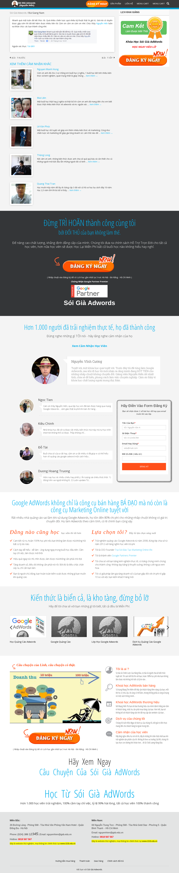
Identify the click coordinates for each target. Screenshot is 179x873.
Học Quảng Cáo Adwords (23, 641)
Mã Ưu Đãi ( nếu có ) (132, 454)
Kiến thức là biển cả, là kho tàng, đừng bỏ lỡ (89, 597)
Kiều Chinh (46, 423)
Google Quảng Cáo (61, 641)
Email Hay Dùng (130, 443)
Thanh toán (84, 861)
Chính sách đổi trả (115, 861)
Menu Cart (143, 3)
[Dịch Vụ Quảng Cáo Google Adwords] (151, 627)
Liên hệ (129, 3)
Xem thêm (92, 75)
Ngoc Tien (45, 400)
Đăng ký (97, 4)
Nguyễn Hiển (102, 23)
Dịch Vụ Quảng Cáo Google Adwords (147, 643)
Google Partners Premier (124, 555)
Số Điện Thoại (129, 433)
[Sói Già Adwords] (23, 3)
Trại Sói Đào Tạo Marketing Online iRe (133, 549)
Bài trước (18, 57)
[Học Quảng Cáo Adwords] (28, 627)
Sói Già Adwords (18, 12)
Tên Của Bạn (129, 423)
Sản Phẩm (115, 3)
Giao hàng (98, 861)
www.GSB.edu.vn (68, 843)
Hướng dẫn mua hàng (65, 861)
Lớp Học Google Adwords (105, 641)
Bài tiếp (108, 57)
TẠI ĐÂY (31, 46)
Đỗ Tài (43, 447)
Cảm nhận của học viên (132, 732)
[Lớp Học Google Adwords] (110, 627)
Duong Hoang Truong (54, 471)
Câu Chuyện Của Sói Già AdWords (89, 772)
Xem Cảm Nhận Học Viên (89, 346)
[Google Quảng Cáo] (69, 627)
